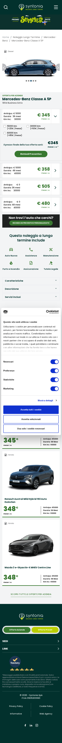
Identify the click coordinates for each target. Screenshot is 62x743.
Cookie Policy (46, 706)
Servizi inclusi (13, 297)
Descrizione (12, 289)
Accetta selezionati (31, 419)
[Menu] (56, 7)
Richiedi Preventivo (31, 154)
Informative (16, 713)
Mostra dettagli (45, 400)
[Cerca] (5, 7)
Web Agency (46, 713)
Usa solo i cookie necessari (31, 428)
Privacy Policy (16, 706)
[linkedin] (31, 725)
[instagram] (36, 725)
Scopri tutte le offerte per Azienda (31, 594)
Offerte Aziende (17, 630)
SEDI (5, 641)
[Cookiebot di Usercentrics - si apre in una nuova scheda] (46, 312)
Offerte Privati (45, 630)
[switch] (54, 370)
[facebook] (25, 725)
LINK (5, 648)
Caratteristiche (14, 280)
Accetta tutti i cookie (30, 409)
